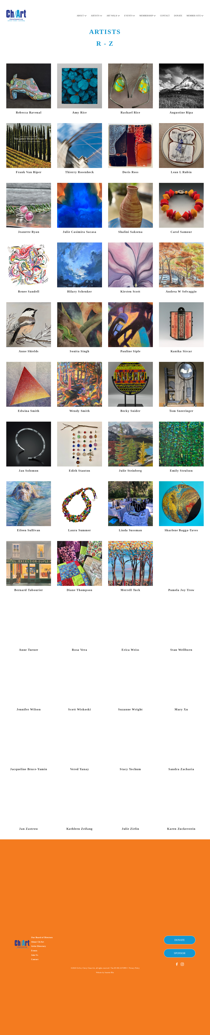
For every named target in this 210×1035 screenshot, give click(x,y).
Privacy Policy (134, 968)
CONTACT (165, 15)
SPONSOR (179, 953)
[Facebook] (177, 964)
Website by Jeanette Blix (105, 973)
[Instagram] (182, 964)
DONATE (178, 15)
